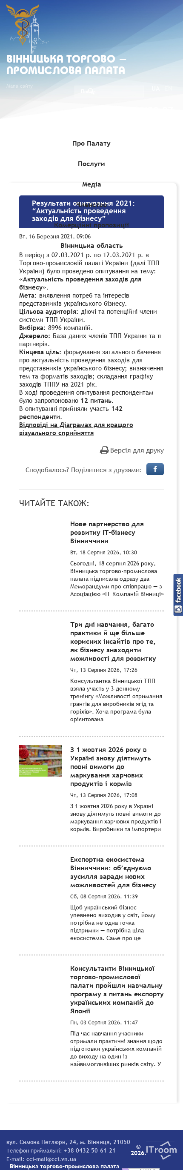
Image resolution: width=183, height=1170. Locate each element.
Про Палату (91, 143)
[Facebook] (155, 469)
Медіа (91, 184)
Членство (91, 204)
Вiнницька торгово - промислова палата (66, 65)
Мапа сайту (19, 86)
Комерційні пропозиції (91, 224)
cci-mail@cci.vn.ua (51, 1159)
